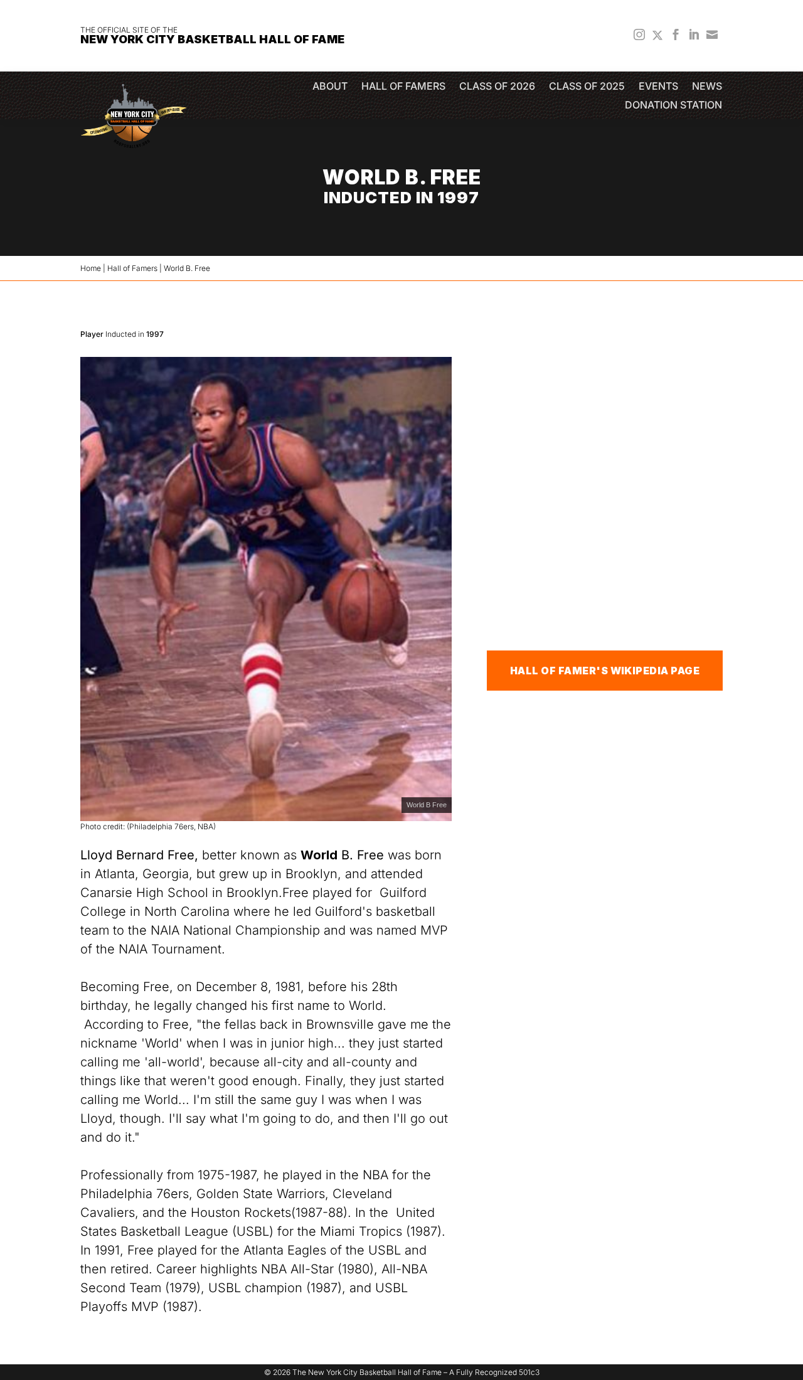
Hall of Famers (403, 87)
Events (658, 87)
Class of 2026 (497, 87)
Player (92, 334)
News (707, 87)
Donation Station (673, 105)
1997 (155, 334)
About (330, 87)
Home (90, 268)
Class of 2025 (587, 87)
